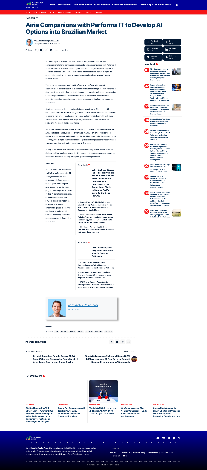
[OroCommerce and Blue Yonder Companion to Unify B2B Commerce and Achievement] (135, 391)
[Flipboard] (174, 438)
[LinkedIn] (172, 49)
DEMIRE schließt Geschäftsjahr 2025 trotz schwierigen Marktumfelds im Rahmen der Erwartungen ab (158, 181)
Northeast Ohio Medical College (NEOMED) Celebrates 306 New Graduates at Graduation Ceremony (96, 229)
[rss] (172, 57)
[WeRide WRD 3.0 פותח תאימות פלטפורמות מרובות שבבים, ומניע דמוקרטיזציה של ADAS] (103, 391)
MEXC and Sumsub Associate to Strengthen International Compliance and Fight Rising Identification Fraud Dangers (96, 284)
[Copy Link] (45, 50)
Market (88, 12)
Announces (33, 12)
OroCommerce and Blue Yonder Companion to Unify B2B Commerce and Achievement (134, 412)
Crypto (43, 12)
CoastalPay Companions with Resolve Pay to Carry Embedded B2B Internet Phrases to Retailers (71, 412)
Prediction (78, 12)
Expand (72, 332)
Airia (56, 332)
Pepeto (68, 12)
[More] (56, 50)
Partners (89, 332)
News (60, 12)
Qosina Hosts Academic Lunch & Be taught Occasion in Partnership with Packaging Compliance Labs (166, 412)
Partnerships (32, 18)
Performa (98, 332)
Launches (98, 12)
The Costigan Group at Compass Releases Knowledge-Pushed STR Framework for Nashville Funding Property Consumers (160, 74)
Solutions (108, 332)
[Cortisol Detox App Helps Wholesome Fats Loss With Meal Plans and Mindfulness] (176, 121)
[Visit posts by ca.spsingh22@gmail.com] (29, 42)
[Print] (51, 50)
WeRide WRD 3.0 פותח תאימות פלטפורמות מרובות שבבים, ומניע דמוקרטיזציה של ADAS (103, 411)
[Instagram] (153, 49)
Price (52, 12)
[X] (172, 42)
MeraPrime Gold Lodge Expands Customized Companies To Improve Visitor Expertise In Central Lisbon (159, 109)
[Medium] (153, 57)
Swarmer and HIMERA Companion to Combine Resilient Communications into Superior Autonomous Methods (95, 275)
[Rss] (179, 438)
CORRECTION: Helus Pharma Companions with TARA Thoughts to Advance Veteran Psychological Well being (96, 265)
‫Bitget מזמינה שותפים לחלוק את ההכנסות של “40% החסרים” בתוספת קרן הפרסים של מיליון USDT (160, 168)
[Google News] (163, 438)
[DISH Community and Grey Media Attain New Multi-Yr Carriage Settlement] (84, 251)
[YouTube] (158, 438)
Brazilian (64, 332)
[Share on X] (35, 50)
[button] (176, 5)
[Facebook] (153, 42)
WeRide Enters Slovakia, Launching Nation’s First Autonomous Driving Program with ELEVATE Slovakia (160, 135)
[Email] (40, 50)
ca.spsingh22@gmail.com (47, 41)
